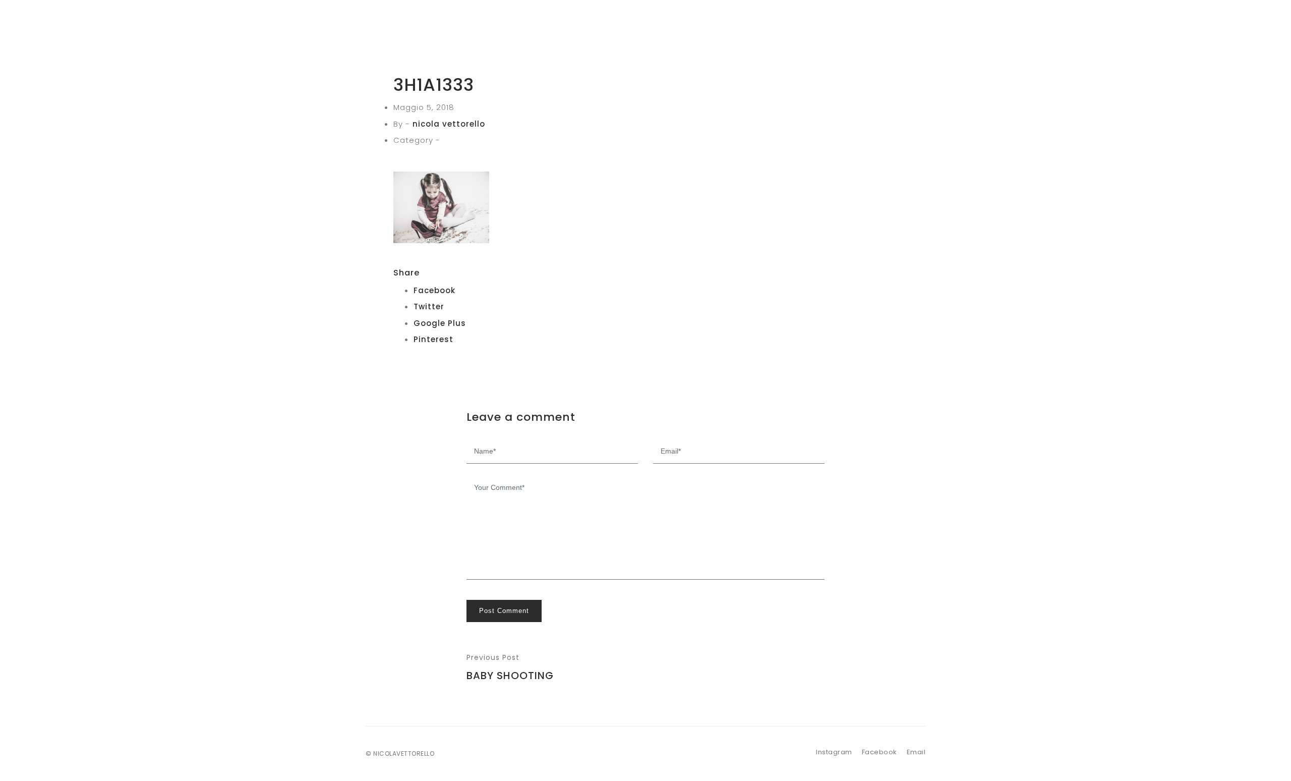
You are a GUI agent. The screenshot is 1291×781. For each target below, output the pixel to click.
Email (916, 752)
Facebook (434, 290)
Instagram (834, 752)
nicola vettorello (449, 124)
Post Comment (504, 611)
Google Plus (440, 323)
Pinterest (433, 339)
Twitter (429, 306)
